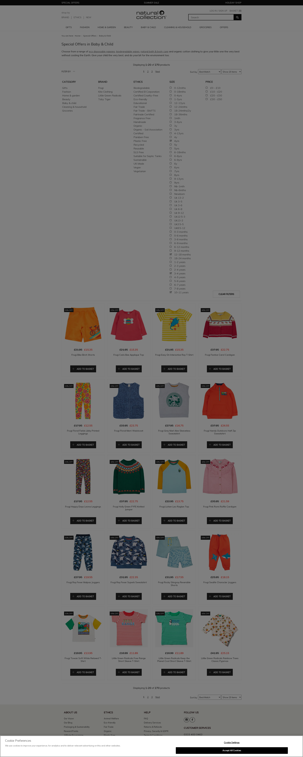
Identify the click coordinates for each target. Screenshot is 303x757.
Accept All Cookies (232, 750)
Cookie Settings (232, 742)
